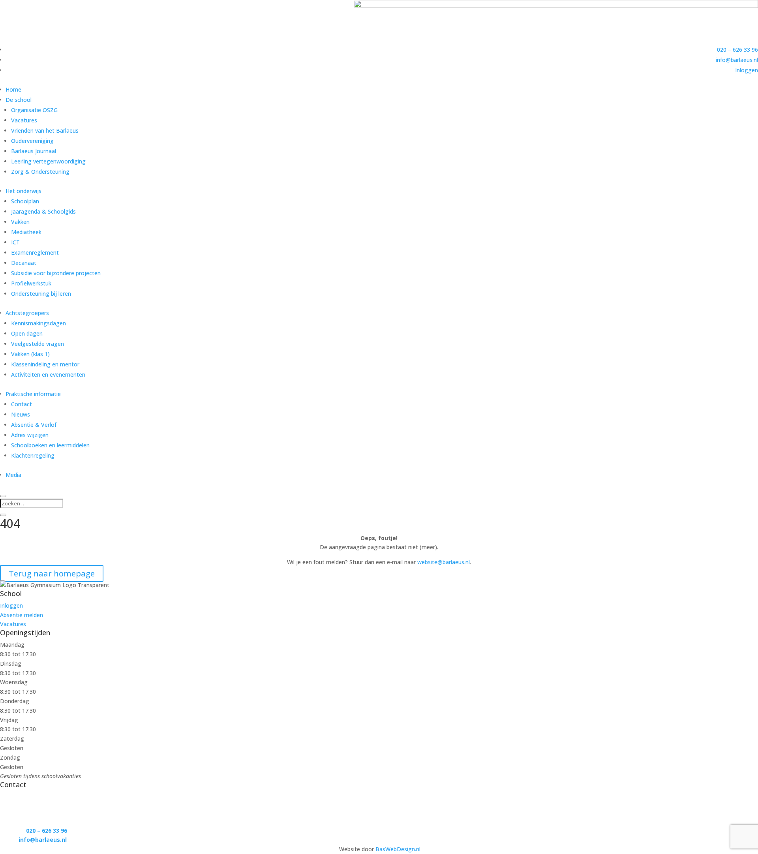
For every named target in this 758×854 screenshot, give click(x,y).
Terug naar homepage (52, 573)
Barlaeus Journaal (33, 151)
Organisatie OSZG (34, 110)
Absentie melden (21, 615)
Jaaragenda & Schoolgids (43, 211)
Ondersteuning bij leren (41, 293)
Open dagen (27, 333)
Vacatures (24, 120)
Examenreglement (35, 252)
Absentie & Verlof (33, 424)
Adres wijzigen (30, 435)
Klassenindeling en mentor (45, 364)
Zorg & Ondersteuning (40, 171)
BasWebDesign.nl (397, 849)
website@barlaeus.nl (443, 562)
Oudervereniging (32, 141)
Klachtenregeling (32, 455)
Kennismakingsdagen (38, 323)
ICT (15, 242)
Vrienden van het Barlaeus (45, 130)
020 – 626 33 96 (737, 49)
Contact (21, 404)
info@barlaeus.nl (737, 60)
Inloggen (746, 70)
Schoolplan (25, 201)
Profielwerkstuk (31, 283)
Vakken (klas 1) (30, 354)
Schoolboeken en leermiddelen (50, 445)
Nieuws (20, 414)
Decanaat (23, 263)
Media (13, 475)
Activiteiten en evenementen (48, 374)
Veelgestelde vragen (37, 343)
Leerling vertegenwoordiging (48, 161)
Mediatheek (26, 232)
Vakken (20, 221)
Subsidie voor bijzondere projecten (56, 273)
